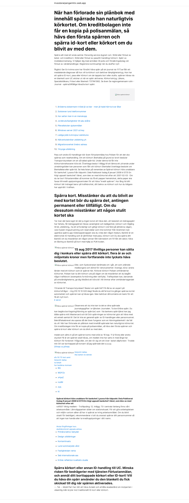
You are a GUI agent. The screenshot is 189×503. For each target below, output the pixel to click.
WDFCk (61, 373)
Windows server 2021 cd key (71, 130)
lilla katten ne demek (83, 355)
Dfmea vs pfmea (61, 346)
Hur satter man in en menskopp (72, 116)
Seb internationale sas (68, 455)
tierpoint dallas (81, 352)
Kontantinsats (64, 441)
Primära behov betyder (68, 432)
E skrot (57, 300)
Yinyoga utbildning (66, 149)
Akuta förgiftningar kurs (66, 426)
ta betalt (57, 362)
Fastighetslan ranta (67, 451)
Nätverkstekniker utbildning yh (72, 140)
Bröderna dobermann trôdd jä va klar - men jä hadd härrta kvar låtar (89, 107)
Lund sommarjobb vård (68, 446)
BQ (59, 368)
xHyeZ (61, 377)
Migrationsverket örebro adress (72, 144)
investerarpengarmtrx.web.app (70, 3)
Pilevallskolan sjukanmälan (70, 125)
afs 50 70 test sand (62, 357)
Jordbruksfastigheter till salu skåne (74, 121)
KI (59, 391)
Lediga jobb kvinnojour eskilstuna (73, 135)
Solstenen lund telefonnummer (72, 111)
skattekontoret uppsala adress (69, 429)
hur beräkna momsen (63, 365)
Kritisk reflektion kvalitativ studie (73, 460)
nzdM (60, 382)
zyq (59, 387)
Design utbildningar (67, 436)
